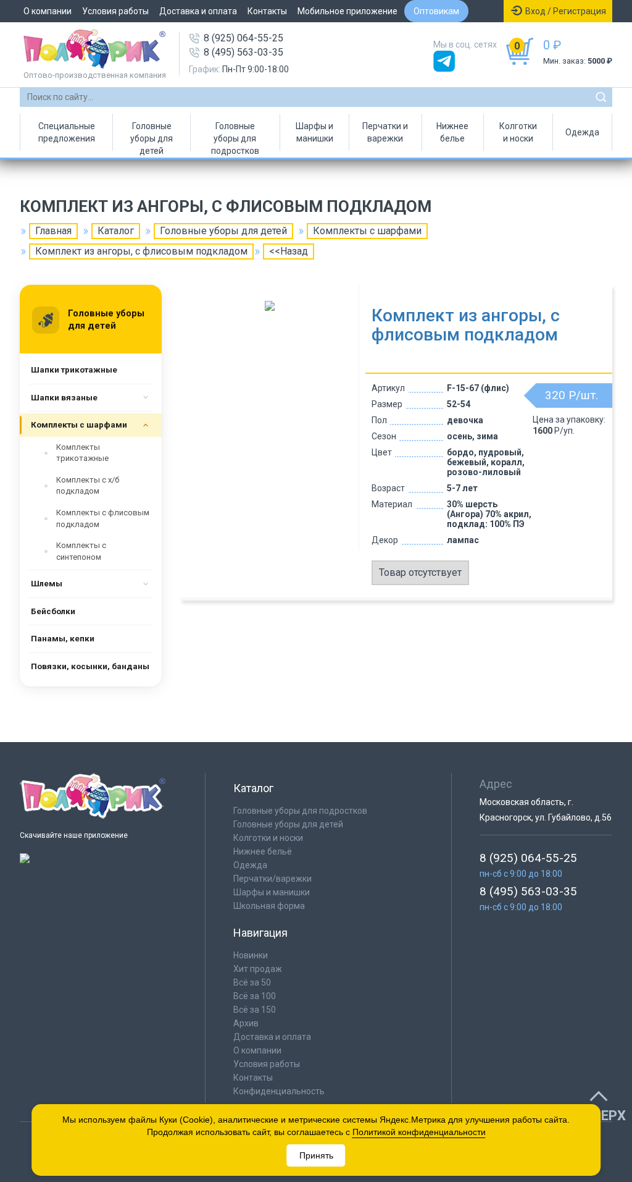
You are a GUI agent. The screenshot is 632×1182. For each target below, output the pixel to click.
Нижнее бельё (262, 851)
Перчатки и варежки (385, 132)
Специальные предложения (66, 132)
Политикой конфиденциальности (419, 1132)
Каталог (116, 231)
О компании (47, 11)
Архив (246, 1023)
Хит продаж (257, 969)
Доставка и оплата (198, 11)
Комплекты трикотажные (82, 452)
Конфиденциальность (279, 1091)
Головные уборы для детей (151, 136)
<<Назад (288, 251)
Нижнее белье (452, 132)
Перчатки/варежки (272, 879)
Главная (53, 231)
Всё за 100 (254, 996)
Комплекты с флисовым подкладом (102, 518)
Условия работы (115, 11)
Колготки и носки (518, 132)
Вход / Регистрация (565, 11)
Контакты (267, 11)
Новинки (250, 955)
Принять (316, 1155)
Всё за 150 (254, 1010)
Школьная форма (269, 906)
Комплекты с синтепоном (81, 551)
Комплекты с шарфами (367, 231)
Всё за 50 (252, 982)
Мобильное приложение (347, 11)
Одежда (582, 132)
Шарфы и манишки (314, 132)
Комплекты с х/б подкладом (87, 485)
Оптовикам (436, 11)
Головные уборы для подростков (235, 136)
